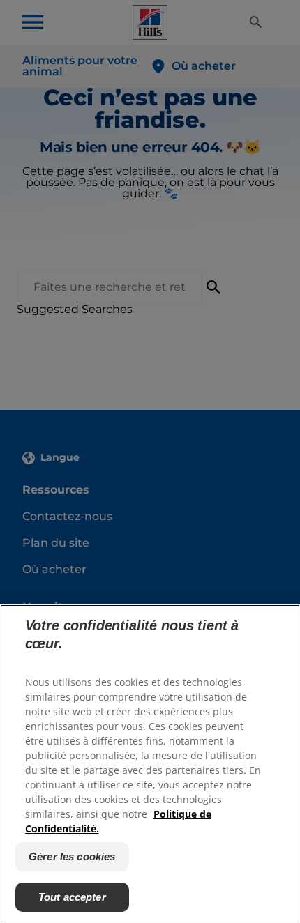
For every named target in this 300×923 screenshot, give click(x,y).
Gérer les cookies (72, 856)
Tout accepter (72, 897)
